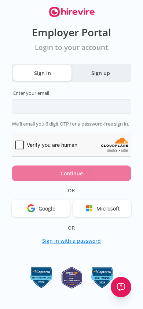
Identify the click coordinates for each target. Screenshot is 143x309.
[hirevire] (71, 12)
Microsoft (108, 208)
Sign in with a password (71, 240)
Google (46, 208)
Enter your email (31, 93)
